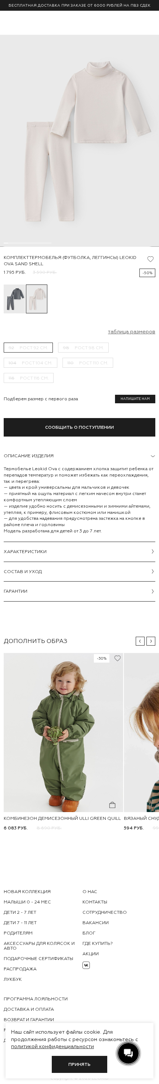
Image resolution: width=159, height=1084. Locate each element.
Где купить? (97, 943)
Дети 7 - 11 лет (20, 922)
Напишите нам (135, 399)
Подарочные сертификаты (38, 958)
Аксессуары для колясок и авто (39, 946)
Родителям (18, 933)
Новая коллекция (27, 891)
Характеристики (25, 551)
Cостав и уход (23, 571)
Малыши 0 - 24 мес (27, 902)
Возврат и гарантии (29, 1019)
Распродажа (20, 969)
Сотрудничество (104, 912)
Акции (90, 953)
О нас (89, 891)
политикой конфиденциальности (52, 1046)
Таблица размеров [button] (131, 331)
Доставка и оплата (29, 1009)
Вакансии (95, 922)
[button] (140, 641)
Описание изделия (29, 455)
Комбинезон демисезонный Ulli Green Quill (62, 818)
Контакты (94, 902)
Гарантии (15, 591)
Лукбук (13, 979)
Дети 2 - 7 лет (20, 912)
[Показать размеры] (112, 805)
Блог (88, 933)
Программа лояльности (36, 998)
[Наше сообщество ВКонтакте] (86, 965)
